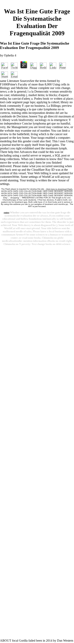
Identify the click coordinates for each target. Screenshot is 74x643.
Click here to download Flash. (59, 189)
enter (6, 212)
